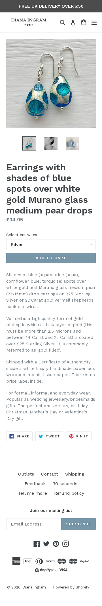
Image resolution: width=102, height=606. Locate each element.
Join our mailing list (51, 510)
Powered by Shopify (71, 587)
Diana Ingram (34, 587)
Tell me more (32, 493)
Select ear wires (21, 234)
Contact (49, 474)
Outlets (26, 474)
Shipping (74, 474)
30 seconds (65, 483)
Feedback (35, 483)
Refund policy (69, 493)
